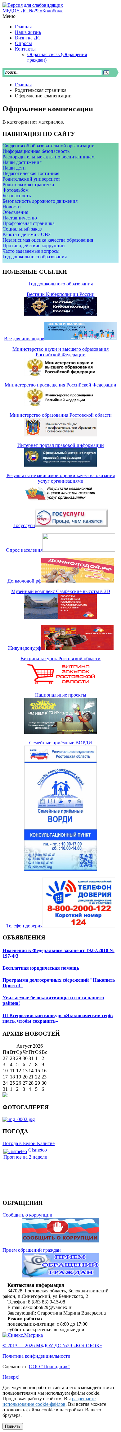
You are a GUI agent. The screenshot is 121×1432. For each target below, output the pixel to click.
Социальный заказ (22, 228)
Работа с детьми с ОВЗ (26, 234)
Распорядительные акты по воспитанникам (48, 156)
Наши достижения (22, 162)
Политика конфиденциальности (36, 1356)
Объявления (15, 212)
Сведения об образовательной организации (48, 145)
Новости (11, 206)
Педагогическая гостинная (30, 173)
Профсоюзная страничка (28, 223)
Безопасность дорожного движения (40, 201)
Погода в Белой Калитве (28, 1143)
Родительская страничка (28, 184)
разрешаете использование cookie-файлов (49, 1401)
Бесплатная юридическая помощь (40, 968)
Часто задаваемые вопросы (31, 251)
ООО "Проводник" (49, 1366)
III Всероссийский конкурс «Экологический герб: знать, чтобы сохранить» (57, 1018)
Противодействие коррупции (33, 245)
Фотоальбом (15, 190)
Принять (12, 1426)
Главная (23, 84)
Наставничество (19, 217)
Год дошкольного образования (34, 256)
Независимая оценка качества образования (47, 240)
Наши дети (14, 167)
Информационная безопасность (35, 151)
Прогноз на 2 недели (25, 1157)
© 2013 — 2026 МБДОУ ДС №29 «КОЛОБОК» (52, 1345)
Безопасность (16, 195)
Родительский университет (31, 179)
